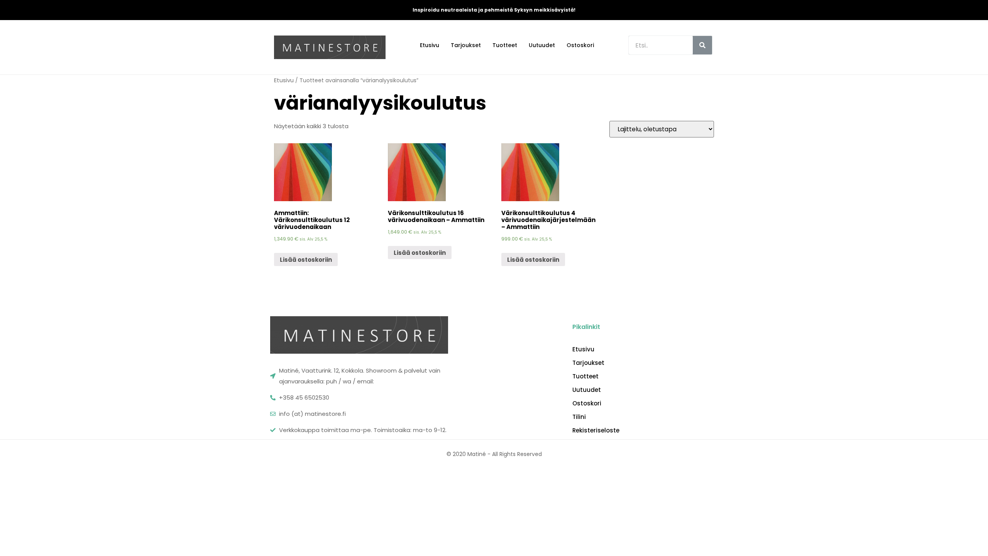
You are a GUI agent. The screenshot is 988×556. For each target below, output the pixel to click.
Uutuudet (542, 45)
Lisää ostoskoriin (306, 260)
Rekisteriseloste (595, 430)
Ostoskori (580, 45)
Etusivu (429, 45)
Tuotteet (504, 45)
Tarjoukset (466, 45)
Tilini (579, 417)
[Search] (702, 45)
